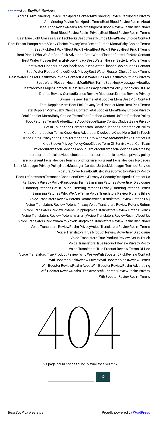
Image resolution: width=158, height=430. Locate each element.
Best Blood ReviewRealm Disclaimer (122, 27)
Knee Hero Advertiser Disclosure (89, 133)
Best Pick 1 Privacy (107, 49)
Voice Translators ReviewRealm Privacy (61, 227)
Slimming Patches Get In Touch (47, 188)
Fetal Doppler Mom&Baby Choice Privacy (119, 110)
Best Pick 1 (57, 49)
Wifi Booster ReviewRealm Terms (124, 276)
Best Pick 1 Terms (136, 49)
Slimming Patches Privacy (91, 188)
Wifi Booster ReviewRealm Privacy (124, 271)
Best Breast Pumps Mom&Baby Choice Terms (115, 44)
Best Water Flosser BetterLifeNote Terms (118, 60)
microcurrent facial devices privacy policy (118, 155)
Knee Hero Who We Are (96, 138)
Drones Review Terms (76, 99)
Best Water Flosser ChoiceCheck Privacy (57, 71)
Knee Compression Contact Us (87, 127)
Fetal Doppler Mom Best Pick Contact (121, 99)
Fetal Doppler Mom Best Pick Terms (123, 105)
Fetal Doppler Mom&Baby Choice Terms (51, 116)
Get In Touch (53, 127)
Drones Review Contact (57, 94)
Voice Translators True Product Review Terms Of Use (109, 249)
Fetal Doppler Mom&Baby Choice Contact (57, 110)
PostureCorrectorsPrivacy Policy (125, 171)
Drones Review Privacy (132, 94)
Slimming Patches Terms (130, 188)
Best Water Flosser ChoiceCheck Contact (118, 66)
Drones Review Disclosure (95, 94)
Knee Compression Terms (44, 133)
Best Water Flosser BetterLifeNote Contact (117, 55)
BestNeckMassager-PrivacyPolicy (96, 88)
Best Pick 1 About (79, 49)
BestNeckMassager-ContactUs (46, 88)
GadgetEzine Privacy (134, 121)
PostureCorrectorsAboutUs (79, 171)
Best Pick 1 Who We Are (35, 55)
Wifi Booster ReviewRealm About (67, 266)
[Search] (103, 377)
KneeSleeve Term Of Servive (105, 143)
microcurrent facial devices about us (62, 149)
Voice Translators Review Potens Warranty (54, 215)
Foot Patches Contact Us (101, 116)
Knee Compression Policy (130, 127)
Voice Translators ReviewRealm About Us (118, 215)
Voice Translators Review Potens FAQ (121, 199)
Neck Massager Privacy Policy (37, 166)
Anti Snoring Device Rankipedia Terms (73, 22)
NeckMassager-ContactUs (80, 166)
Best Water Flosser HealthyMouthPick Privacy (115, 77)
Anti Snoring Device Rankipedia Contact (61, 16)
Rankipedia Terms (74, 182)
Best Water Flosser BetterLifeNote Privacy (54, 60)
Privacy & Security (102, 177)
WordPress (141, 412)
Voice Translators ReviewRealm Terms (120, 227)
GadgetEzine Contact (102, 121)
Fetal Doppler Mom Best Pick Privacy (68, 105)
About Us (24, 16)
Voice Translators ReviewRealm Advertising (51, 221)
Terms (85, 193)
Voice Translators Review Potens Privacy (57, 204)
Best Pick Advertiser (69, 55)
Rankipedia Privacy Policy (42, 182)
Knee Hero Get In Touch (132, 133)
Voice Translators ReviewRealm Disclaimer (117, 221)
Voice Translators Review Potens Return (119, 204)
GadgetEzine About (71, 121)
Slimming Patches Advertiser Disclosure (119, 182)
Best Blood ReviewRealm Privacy (76, 33)
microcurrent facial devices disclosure (57, 155)
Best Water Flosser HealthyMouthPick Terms (71, 82)
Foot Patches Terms (41, 121)
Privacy (82, 177)
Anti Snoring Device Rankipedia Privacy (120, 16)
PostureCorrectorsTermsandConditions (46, 177)
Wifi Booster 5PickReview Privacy (74, 260)
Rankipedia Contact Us (133, 177)
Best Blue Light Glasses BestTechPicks (47, 38)
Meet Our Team (138, 143)
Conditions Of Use (136, 88)
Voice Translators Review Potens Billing (120, 193)
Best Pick (41, 49)
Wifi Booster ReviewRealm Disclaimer (69, 271)
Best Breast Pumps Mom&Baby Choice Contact (114, 38)
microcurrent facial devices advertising (120, 149)
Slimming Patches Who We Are (56, 193)
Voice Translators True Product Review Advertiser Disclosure (103, 232)
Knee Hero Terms (64, 138)
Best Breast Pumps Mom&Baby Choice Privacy (44, 44)
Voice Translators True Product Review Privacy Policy (109, 243)
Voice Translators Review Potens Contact (61, 199)
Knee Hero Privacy (37, 138)
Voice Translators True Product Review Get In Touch (110, 238)
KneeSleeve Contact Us (132, 138)
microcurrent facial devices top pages (121, 160)
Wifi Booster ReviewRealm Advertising (121, 266)
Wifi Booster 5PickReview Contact (124, 254)
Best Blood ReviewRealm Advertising (67, 27)
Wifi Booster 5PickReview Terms (125, 260)
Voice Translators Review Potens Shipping (56, 210)
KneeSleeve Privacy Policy (63, 143)
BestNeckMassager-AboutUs (127, 82)
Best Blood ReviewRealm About (126, 22)
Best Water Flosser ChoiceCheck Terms (119, 71)
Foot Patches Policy (135, 116)
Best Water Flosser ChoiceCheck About (56, 66)
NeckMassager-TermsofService (125, 166)
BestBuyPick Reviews (37, 10)
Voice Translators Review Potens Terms (119, 210)
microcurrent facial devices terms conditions (57, 160)
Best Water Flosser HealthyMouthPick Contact (44, 77)
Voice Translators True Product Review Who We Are (58, 254)
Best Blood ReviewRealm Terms (125, 33)
